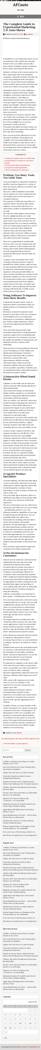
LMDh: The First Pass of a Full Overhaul (18, 773)
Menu (22, 16)
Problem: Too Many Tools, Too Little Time (19, 158)
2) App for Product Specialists (15, 167)
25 (10, 1028)
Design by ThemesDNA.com (30, 1047)
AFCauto (20, 5)
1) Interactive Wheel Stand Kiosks (17, 165)
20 (20, 1023)
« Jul (5, 1038)
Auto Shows (17, 733)
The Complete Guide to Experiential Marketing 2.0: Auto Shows (19, 27)
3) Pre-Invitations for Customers (16, 170)
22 (30, 1023)
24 (5, 1028)
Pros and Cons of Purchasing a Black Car (19, 832)
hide (24, 154)
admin (30, 34)
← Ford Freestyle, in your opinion (15, 743)
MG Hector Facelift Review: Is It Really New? (20, 835)
